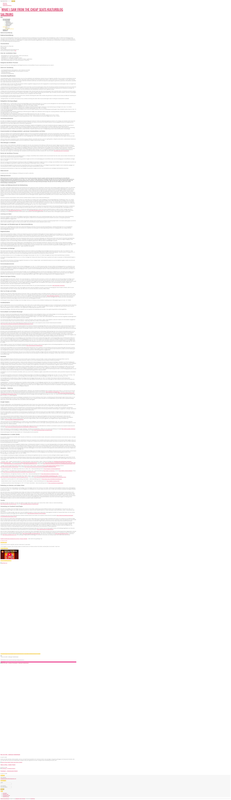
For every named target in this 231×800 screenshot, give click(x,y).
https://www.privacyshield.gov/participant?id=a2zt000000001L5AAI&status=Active (21, 426)
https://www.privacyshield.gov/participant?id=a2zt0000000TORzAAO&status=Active (19, 471)
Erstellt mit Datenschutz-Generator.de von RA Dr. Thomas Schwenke (13, 538)
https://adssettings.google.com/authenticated (9, 466)
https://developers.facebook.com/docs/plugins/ (36, 513)
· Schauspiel (2, 662)
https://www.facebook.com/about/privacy (34, 345)
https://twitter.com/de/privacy (49, 470)
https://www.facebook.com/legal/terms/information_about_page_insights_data (60, 462)
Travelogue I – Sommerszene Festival (9, 771)
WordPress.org (6, 796)
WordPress (33, 798)
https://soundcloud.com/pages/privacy (55, 483)
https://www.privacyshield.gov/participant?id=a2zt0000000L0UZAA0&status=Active (50, 477)
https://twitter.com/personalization (65, 470)
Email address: (3, 785)
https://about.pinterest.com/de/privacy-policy (50, 473)
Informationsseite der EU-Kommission (61, 150)
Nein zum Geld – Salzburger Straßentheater (10, 754)
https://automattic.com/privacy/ (58, 285)
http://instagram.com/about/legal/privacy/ (52, 468)
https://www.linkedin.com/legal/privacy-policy (49, 475)
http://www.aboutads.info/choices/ (15, 210)
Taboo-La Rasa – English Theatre (7, 764)
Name (1, 782)
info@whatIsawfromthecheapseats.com (8, 778)
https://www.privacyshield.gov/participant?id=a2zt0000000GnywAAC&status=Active (17, 323)
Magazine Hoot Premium (20, 798)
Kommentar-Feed (6, 795)
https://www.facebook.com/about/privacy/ (29, 462)
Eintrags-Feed (5, 794)
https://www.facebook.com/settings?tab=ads (12, 463)
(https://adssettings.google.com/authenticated (43, 430)
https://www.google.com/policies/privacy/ (8, 504)
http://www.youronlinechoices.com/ (36, 210)
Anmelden (5, 793)
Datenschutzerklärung (4, 798)
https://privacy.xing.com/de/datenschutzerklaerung (52, 479)
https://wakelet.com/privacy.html (53, 481)
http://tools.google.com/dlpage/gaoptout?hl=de (14, 419)
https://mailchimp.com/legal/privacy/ (53, 391)
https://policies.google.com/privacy (68, 428)
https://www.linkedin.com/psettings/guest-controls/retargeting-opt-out (14, 477)
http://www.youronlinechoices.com (30, 463)
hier (15, 50)
